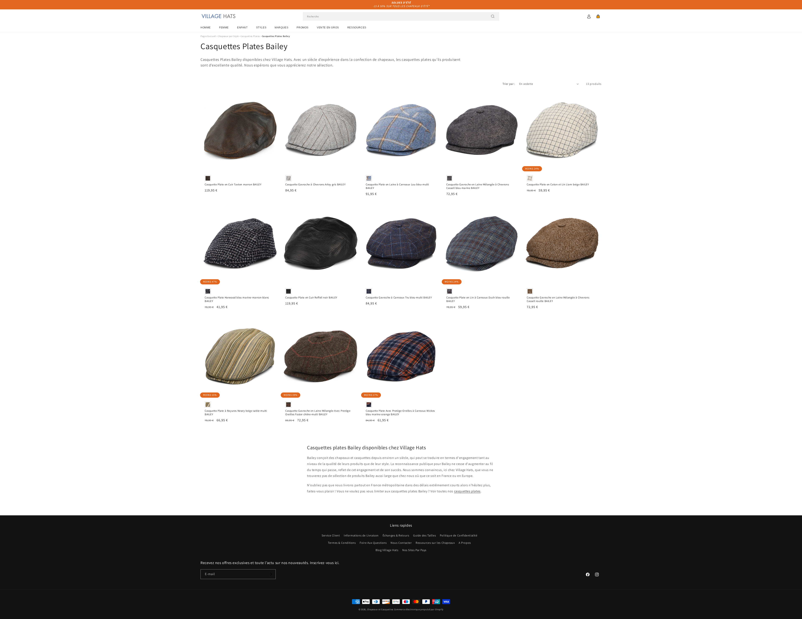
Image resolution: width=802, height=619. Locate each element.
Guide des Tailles (424, 535)
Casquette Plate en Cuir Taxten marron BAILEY (233, 184)
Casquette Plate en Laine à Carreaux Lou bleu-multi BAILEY (397, 186)
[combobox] (401, 16)
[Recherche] (493, 16)
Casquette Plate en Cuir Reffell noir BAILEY (311, 297)
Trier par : (509, 84)
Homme (205, 27)
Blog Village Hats (387, 550)
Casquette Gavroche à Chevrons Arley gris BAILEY (315, 184)
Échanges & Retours (396, 535)
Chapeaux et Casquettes (380, 609)
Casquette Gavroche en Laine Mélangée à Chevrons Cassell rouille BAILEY (558, 299)
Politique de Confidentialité (458, 535)
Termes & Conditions (342, 543)
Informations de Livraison (361, 535)
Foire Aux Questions (373, 543)
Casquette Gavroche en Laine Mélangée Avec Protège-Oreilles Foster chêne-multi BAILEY (318, 412)
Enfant (242, 27)
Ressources (356, 27)
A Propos (465, 543)
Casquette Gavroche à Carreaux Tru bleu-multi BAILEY (399, 297)
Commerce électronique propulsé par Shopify (418, 609)
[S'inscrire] (270, 574)
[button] (598, 16)
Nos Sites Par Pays (414, 550)
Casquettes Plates (250, 36)
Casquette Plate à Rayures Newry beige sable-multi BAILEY (236, 412)
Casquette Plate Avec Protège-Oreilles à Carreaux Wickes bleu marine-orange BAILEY (400, 412)
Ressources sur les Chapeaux (435, 543)
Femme (224, 27)
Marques (281, 27)
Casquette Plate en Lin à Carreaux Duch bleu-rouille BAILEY (478, 299)
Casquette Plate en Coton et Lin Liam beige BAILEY (558, 184)
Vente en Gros (328, 27)
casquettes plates (467, 491)
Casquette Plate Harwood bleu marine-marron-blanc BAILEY (237, 299)
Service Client (331, 535)
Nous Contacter (401, 543)
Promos (302, 27)
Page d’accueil (208, 36)
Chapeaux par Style (228, 36)
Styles (261, 27)
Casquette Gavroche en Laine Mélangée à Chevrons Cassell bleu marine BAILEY (477, 186)
